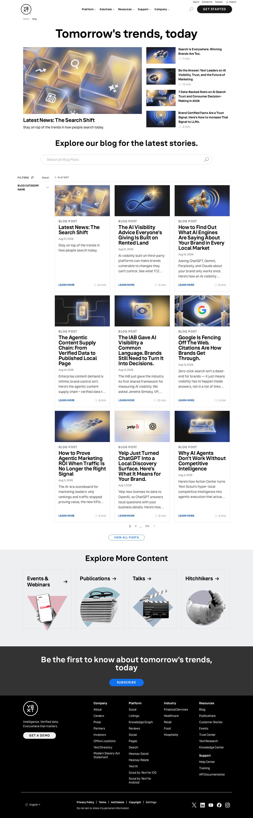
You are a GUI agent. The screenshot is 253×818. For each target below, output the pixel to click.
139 (148, 526)
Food (167, 728)
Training (204, 768)
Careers (99, 716)
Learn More (67, 285)
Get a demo (39, 735)
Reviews (134, 728)
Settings (151, 802)
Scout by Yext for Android (140, 780)
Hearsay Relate (139, 760)
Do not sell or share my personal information (103, 808)
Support (219, 2)
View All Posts (126, 537)
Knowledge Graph (141, 722)
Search (133, 747)
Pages (133, 741)
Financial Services (176, 709)
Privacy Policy (85, 802)
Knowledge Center (211, 747)
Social (133, 735)
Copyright (135, 802)
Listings (134, 716)
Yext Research (208, 741)
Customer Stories (210, 722)
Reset (45, 177)
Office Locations (104, 741)
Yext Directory (103, 747)
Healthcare (171, 716)
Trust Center (207, 735)
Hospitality (171, 735)
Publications (207, 716)
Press (97, 722)
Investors (100, 735)
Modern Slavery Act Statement (107, 755)
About (98, 709)
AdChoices (117, 802)
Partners (99, 728)
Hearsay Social (139, 754)
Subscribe (126, 682)
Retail (168, 722)
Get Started (214, 9)
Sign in (196, 2)
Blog (202, 709)
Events (203, 728)
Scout (133, 709)
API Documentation (212, 774)
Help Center (207, 762)
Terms (102, 802)
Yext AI (133, 766)
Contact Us (207, 2)
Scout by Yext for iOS (143, 773)
